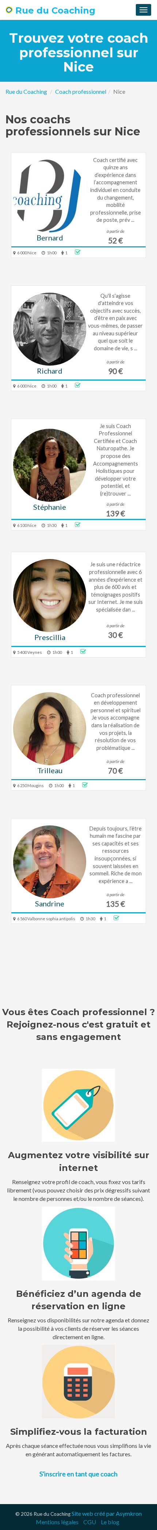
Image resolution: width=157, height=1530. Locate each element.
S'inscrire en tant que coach (78, 1474)
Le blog (110, 1521)
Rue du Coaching (54, 10)
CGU (89, 1521)
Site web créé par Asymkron (107, 1513)
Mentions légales (57, 1521)
